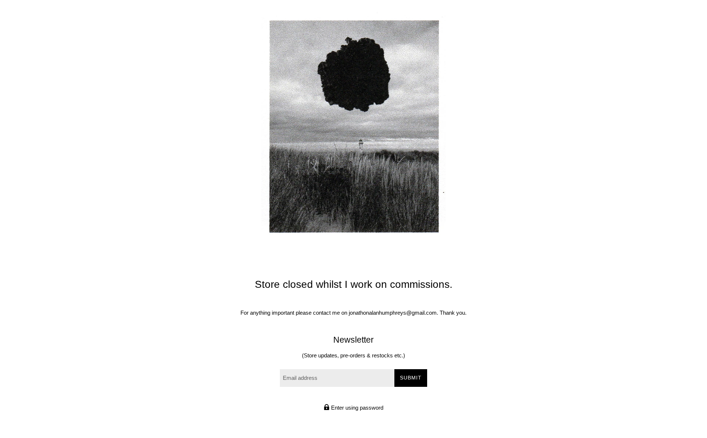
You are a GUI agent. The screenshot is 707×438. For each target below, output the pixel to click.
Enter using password (356, 408)
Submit (411, 378)
